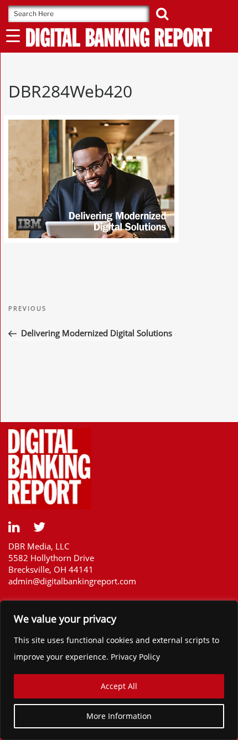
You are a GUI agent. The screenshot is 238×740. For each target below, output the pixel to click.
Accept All (119, 686)
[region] (119, 670)
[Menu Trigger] (13, 35)
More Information (119, 716)
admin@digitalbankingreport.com (72, 581)
